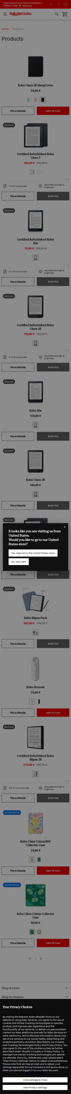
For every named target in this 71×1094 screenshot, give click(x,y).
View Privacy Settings (35, 1087)
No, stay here (18, 561)
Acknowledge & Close (35, 1079)
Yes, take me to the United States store (33, 553)
